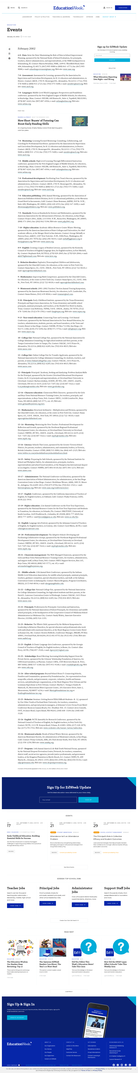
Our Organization (50, 1045)
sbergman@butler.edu (54, 583)
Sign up (88, 800)
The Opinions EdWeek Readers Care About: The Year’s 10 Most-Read (50, 964)
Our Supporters (49, 1055)
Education (11, 25)
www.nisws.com (24, 470)
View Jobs (14, 905)
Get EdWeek (92, 1042)
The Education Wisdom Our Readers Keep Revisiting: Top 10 (17, 964)
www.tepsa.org (79, 311)
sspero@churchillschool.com (34, 270)
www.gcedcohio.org (56, 386)
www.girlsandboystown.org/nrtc (31, 404)
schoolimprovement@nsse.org (41, 69)
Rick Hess (96, 83)
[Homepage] (69, 7)
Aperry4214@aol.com (59, 650)
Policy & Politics (42, 17)
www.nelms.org (24, 104)
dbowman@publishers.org (28, 207)
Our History (48, 1049)
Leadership (27, 17)
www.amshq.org (47, 742)
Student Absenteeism (64, 832)
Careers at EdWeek (50, 1059)
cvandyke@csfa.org (74, 664)
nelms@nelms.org (63, 101)
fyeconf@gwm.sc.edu (47, 517)
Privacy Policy (77, 1065)
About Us (48, 1042)
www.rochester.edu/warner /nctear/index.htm (63, 728)
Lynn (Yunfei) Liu (77, 975)
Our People (48, 1052)
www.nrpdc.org (24, 438)
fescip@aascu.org (25, 241)
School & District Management (111, 832)
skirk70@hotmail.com (27, 256)
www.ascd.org (27, 86)
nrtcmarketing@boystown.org (30, 566)
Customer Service (71, 1052)
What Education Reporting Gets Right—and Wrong (105, 78)
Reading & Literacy (24, 117)
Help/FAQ (69, 1049)
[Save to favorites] (9, 53)
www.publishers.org (56, 207)
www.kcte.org (51, 256)
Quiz (81, 959)
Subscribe (123, 7)
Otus (117, 852)
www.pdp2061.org (66, 221)
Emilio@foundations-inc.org (29, 693)
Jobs (98, 17)
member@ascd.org (75, 83)
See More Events (69, 867)
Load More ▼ (69, 991)
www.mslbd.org (24, 638)
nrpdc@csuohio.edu (60, 435)
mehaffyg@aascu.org (71, 238)
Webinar (76, 832)
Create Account (17, 1017)
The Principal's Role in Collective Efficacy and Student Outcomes (107, 837)
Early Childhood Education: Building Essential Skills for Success (23, 837)
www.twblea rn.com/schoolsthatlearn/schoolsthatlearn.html (42, 453)
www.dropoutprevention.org (54, 762)
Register (11, 851)
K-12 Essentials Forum (27, 832)
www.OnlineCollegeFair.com (39, 360)
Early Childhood (13, 832)
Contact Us (70, 1042)
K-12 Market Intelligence (116, 1056)
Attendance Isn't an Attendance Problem (64, 837)
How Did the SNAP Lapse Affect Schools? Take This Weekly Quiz (115, 964)
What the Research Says (40, 117)
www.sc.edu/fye (71, 517)
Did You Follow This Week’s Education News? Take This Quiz (83, 964)
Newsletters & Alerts (94, 1049)
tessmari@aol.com (65, 294)
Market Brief (109, 17)
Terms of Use (64, 1065)
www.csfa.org (27, 667)
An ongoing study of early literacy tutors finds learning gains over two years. (40, 129)
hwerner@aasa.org (25, 488)
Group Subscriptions (94, 1052)
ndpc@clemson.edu (26, 762)
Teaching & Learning (61, 17)
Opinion (89, 17)
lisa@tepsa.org (58, 311)
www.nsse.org (69, 69)
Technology (78, 17)
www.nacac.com (24, 349)
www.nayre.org (28, 331)
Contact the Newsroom (73, 1055)
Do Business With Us (116, 1042)
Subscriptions (92, 1045)
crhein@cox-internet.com (28, 528)
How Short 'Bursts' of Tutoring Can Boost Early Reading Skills (38, 122)
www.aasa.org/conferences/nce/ (55, 488)
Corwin (74, 852)
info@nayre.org (74, 329)
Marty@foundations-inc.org (61, 690)
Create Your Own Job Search (68, 920)
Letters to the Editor (72, 1045)
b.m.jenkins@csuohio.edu (28, 386)
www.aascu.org (47, 241)
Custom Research (115, 1059)
